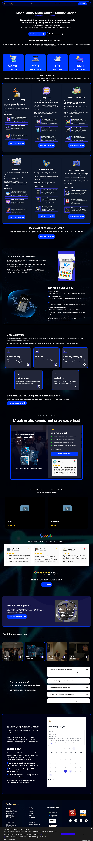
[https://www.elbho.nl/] (82, 813)
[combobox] (61, 782)
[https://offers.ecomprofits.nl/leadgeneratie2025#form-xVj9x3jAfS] (28, 457)
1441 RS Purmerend (10, 822)
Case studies (32, 817)
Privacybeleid (44, 834)
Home (30, 809)
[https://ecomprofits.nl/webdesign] (16, 162)
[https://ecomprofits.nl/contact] (83, 658)
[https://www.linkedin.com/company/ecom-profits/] (75, 820)
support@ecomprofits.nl (11, 811)
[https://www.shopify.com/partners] (56, 812)
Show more (53, 743)
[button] (36, 3)
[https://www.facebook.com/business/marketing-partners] (56, 816)
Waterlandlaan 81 (10, 821)
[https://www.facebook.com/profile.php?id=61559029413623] (81, 820)
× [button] (91, 828)
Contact (31, 820)
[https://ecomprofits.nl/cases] (61, 658)
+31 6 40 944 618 (10, 810)
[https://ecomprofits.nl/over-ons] (17, 658)
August (64, 748)
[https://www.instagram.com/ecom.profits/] (70, 820)
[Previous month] (58, 748)
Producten (31, 815)
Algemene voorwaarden (34, 824)
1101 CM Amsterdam (10, 817)
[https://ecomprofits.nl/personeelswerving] (76, 163)
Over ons (31, 811)
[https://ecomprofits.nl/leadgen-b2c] (16, 92)
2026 (68, 748)
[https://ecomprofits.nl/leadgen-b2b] (76, 90)
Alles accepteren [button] (67, 834)
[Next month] (73, 748)
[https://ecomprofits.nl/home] (8, 3)
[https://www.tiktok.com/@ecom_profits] (56, 821)
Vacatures (31, 819)
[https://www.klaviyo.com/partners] (56, 826)
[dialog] (46, 834)
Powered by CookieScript (86, 840)
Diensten (31, 813)
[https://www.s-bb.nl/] (72, 812)
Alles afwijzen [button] (82, 834)
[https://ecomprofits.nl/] (18, 804)
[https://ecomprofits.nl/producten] (39, 658)
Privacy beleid (32, 822)
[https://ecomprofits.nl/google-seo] (46, 90)
